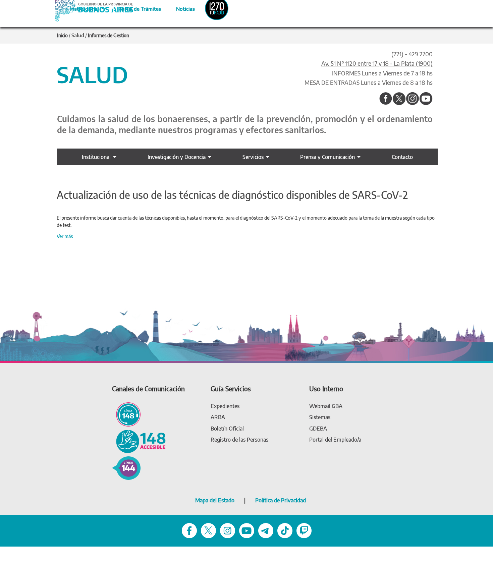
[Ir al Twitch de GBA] (304, 530)
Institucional (96, 157)
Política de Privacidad (280, 500)
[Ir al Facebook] (385, 99)
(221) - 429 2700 (412, 54)
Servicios (253, 157)
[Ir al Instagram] (412, 99)
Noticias (179, 7)
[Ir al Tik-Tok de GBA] (284, 530)
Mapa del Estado (214, 500)
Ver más (65, 236)
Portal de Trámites (136, 7)
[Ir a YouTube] (426, 99)
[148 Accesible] (139, 441)
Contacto (402, 157)
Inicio (62, 35)
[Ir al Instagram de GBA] (227, 530)
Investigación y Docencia (177, 157)
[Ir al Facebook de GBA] (189, 530)
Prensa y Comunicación (327, 157)
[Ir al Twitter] (399, 99)
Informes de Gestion (108, 35)
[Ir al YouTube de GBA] (246, 530)
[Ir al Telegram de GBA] (265, 530)
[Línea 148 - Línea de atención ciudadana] (126, 414)
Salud (77, 35)
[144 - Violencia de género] (126, 467)
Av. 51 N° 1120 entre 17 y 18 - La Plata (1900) (377, 63)
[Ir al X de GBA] (208, 530)
